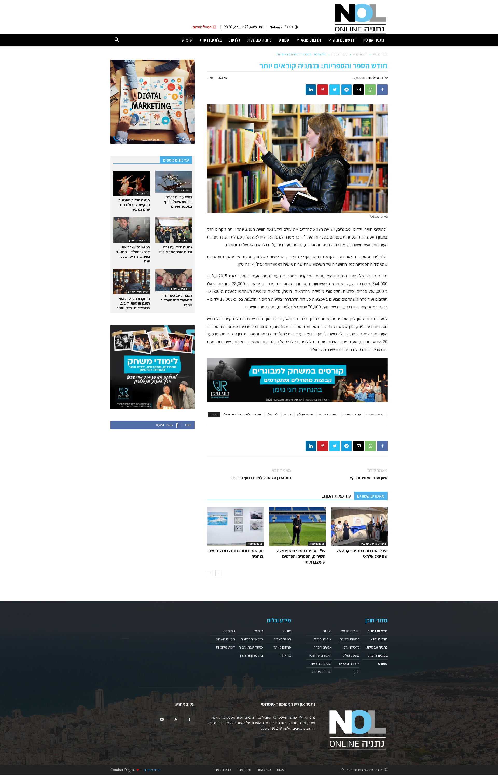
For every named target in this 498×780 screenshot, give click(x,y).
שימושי (186, 40)
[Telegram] (346, 89)
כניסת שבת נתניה (251, 647)
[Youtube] (162, 720)
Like (188, 425)
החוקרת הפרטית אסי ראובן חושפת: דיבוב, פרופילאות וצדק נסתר (133, 303)
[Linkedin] (311, 89)
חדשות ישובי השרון (138, 240)
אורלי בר (373, 78)
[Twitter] (334, 89)
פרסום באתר (282, 647)
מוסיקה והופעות (320, 663)
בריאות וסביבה (183, 190)
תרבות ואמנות (339, 54)
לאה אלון (272, 414)
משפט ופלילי (350, 655)
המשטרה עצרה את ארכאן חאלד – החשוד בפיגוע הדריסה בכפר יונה (133, 254)
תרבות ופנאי (311, 40)
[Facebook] (382, 89)
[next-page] (218, 573)
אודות (287, 631)
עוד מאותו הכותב (336, 496)
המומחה (229, 631)
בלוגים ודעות (211, 40)
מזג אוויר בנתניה (252, 639)
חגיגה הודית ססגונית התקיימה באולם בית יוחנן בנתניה (134, 205)
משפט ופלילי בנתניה (138, 292)
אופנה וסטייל (322, 639)
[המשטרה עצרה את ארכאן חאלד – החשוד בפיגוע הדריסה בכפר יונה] (131, 230)
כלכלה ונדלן (351, 647)
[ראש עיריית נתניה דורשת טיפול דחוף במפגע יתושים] (173, 182)
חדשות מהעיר (141, 193)
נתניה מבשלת (259, 40)
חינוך (356, 671)
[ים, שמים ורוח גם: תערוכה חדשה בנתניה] (235, 526)
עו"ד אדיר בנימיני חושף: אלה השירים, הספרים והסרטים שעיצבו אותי (301, 556)
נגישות (281, 769)
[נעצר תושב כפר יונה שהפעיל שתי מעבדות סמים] (173, 280)
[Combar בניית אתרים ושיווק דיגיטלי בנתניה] (152, 102)
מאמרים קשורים (370, 496)
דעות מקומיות (225, 647)
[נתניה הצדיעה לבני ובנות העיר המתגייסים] (173, 230)
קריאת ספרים (352, 414)
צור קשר (285, 655)
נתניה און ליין (373, 40)
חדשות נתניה (344, 40)
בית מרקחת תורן (251, 655)
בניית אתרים (152, 769)
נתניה (287, 414)
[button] (116, 40)
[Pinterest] (322, 89)
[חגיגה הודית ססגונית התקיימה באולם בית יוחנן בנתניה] (131, 183)
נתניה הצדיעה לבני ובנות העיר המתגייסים (175, 249)
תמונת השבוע (225, 639)
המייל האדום (282, 639)
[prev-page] (210, 573)
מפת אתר (264, 769)
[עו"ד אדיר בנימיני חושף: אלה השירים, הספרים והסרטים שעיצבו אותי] (297, 526)
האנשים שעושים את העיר (373, 543)
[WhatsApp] (370, 89)
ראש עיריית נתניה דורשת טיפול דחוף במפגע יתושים (178, 202)
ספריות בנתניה (328, 414)
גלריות (234, 40)
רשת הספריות (375, 414)
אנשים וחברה (322, 647)
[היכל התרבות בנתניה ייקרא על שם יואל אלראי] (359, 526)
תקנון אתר (244, 769)
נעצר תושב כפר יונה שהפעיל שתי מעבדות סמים (176, 300)
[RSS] (175, 720)
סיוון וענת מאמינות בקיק (368, 477)
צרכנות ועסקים (349, 663)
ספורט (284, 40)
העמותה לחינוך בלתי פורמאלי (242, 414)
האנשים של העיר (319, 655)
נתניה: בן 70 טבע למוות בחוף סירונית (261, 477)
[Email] (358, 89)
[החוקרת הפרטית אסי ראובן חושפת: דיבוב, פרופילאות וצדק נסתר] (131, 281)
